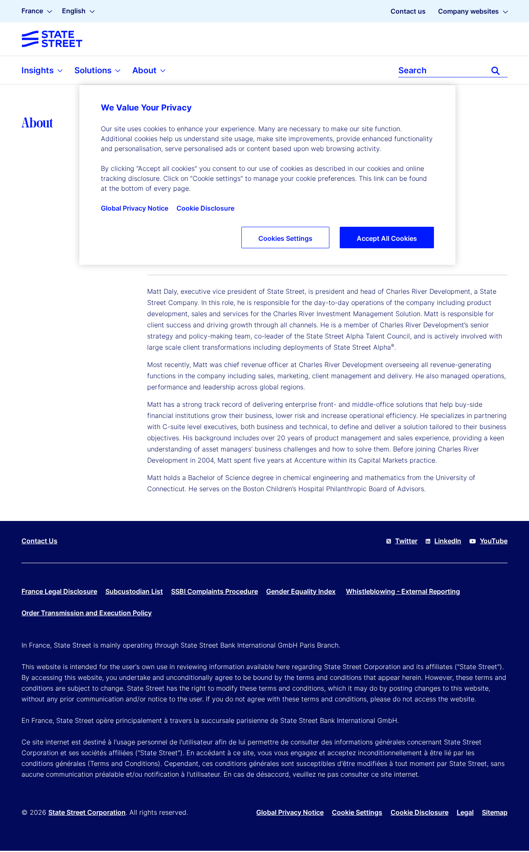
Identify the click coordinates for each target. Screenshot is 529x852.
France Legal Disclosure (59, 591)
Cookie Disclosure (419, 812)
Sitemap (495, 812)
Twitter (406, 541)
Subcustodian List (134, 591)
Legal (465, 812)
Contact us (408, 11)
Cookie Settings (357, 812)
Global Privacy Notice (290, 812)
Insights (38, 70)
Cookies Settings (285, 238)
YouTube (494, 541)
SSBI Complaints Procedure (214, 591)
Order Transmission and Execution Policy (86, 613)
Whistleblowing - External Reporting (403, 591)
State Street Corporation (87, 812)
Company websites (468, 11)
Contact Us (39, 541)
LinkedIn (447, 541)
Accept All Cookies (387, 238)
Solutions (94, 70)
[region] (267, 175)
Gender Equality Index (301, 591)
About (145, 70)
